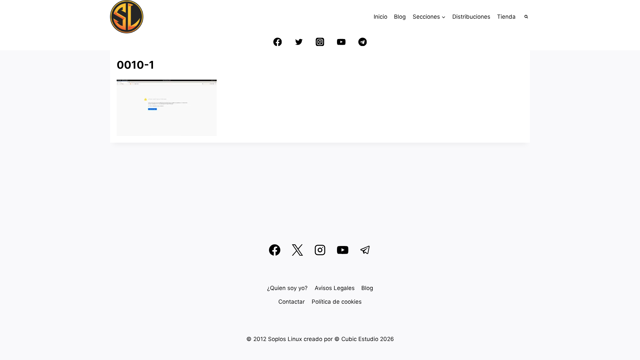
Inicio (380, 16)
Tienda (506, 16)
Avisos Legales (335, 288)
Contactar (291, 301)
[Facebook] (277, 41)
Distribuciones (471, 16)
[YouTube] (341, 41)
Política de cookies (337, 301)
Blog (400, 16)
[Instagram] (320, 41)
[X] (297, 250)
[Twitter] (298, 41)
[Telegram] (362, 41)
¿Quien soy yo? (287, 288)
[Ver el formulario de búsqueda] (526, 17)
